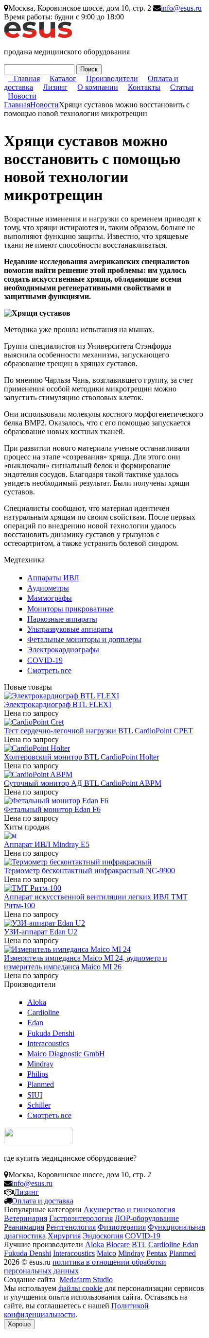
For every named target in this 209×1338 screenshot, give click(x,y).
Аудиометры (48, 588)
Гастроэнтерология (81, 1218)
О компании (97, 87)
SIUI (34, 1095)
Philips (37, 1074)
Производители (112, 78)
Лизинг (55, 87)
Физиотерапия (122, 1227)
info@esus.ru (181, 8)
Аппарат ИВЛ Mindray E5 (46, 844)
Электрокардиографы (63, 649)
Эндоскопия (103, 1236)
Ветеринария (25, 1218)
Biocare (118, 1244)
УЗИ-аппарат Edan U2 (40, 932)
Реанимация (24, 1227)
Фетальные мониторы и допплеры (84, 639)
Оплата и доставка (42, 1201)
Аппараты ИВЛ (53, 578)
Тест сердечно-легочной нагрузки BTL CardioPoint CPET (98, 731)
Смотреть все (49, 670)
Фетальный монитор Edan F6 (52, 809)
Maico (106, 1253)
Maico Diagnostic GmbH (66, 1054)
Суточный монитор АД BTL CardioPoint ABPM (82, 783)
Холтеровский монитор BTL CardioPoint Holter (81, 757)
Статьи (181, 87)
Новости (22, 96)
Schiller (39, 1105)
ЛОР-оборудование (147, 1218)
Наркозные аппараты (62, 619)
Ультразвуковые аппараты (70, 629)
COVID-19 (45, 660)
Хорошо (19, 1324)
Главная (27, 78)
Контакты (144, 87)
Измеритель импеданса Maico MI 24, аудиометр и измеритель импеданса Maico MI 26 (85, 962)
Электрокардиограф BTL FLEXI (57, 704)
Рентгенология (71, 1227)
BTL (139, 1244)
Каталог (63, 78)
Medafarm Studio (86, 1279)
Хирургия (64, 1236)
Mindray (40, 1064)
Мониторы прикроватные (70, 609)
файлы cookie (80, 1288)
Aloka (36, 1002)
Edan (35, 1022)
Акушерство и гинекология (129, 1209)
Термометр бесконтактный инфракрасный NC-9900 (89, 870)
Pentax (156, 1253)
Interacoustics (48, 1043)
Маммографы (49, 598)
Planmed (40, 1084)
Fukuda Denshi (50, 1033)
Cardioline (43, 1012)
